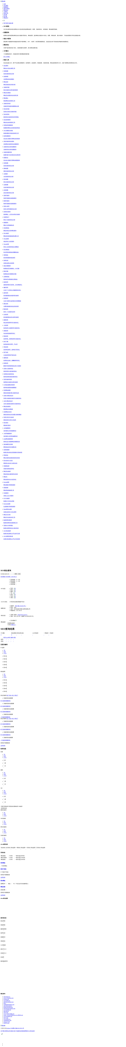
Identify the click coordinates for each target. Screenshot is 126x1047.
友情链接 (22, 1031)
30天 (5, 651)
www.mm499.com (8, 1016)
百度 (4, 637)
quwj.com (6, 1017)
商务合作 (7, 1031)
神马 (9, 637)
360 (7, 637)
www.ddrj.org (7, 1000)
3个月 (5, 653)
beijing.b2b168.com (8, 1007)
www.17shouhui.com (8, 998)
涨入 (13, 695)
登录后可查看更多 (5, 743)
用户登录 (6, 23)
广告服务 (17, 1031)
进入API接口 (7, 56)
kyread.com (6, 999)
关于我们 (3, 1031)
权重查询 (6, 7)
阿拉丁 (16, 695)
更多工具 (6, 13)
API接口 (6, 11)
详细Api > (13, 624)
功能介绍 (12, 1031)
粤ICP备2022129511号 (18, 1028)
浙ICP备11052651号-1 (20, 606)
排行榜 (5, 14)
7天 (4, 650)
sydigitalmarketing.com (9, 1004)
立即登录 (3, 745)
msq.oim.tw (6, 1011)
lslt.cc (5, 1003)
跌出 (10, 695)
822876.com (6, 1023)
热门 (8, 695)
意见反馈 (32, 1031)
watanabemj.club (7, 1020)
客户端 (5, 16)
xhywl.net (6, 1012)
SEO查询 (6, 5)
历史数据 (3, 576)
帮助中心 (27, 1031)
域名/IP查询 (6, 8)
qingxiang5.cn (7, 996)
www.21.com (7, 1021)
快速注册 (10, 23)
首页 (5, 4)
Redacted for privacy (22, 614)
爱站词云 (6, 10)
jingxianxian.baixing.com (9, 1008)
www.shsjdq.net (7, 1009)
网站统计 (6, 17)
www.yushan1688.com (9, 1013)
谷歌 (14, 637)
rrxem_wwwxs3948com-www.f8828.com (13, 1015)
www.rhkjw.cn (7, 1019)
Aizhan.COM (9, 1028)
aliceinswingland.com (8, 1002)
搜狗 (12, 637)
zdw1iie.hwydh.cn (8, 1006)
